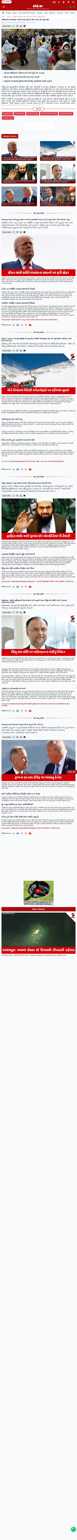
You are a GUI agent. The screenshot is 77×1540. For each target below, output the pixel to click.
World (66, 13)
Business (60, 13)
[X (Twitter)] (21, 26)
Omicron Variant (32, 113)
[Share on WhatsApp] (73, 1529)
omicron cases (8, 118)
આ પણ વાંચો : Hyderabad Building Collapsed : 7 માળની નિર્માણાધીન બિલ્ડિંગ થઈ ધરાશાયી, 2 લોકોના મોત (38, 581)
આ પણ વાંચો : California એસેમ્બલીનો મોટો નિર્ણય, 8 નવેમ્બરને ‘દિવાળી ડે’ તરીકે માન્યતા (31, 828)
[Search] (73, 1)
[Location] (68, 2)
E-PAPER (8, 2)
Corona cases (19, 113)
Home (3, 16)
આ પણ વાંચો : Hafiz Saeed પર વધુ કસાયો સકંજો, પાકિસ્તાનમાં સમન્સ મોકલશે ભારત (30, 320)
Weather (40, 13)
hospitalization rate (66, 113)
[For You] (58, 1)
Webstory (52, 13)
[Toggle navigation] (4, 6)
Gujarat (8, 13)
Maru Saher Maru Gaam (26, 13)
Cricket (72, 13)
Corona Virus (7, 113)
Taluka (14, 13)
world (8, 16)
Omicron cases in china (49, 113)
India (45, 13)
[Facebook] (17, 26)
